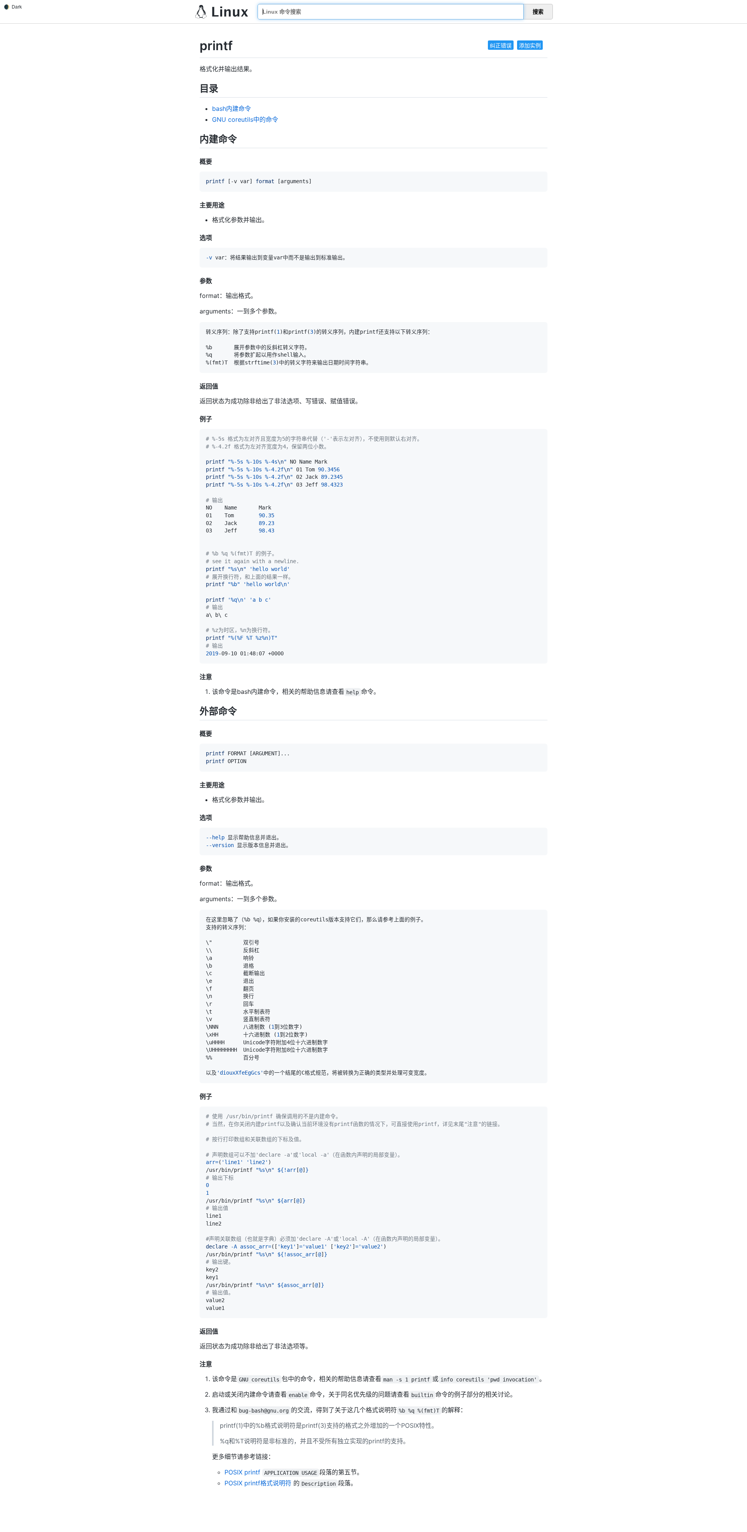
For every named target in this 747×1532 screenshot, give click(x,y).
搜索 (538, 12)
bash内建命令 (231, 108)
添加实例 (530, 45)
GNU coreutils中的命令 (245, 119)
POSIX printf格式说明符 (257, 1483)
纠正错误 (501, 45)
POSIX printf (242, 1472)
